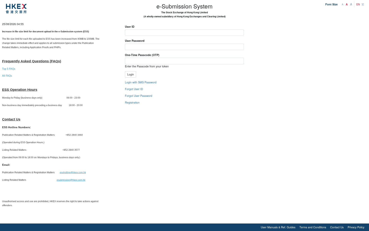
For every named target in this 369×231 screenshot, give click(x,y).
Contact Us (337, 227)
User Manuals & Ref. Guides (278, 227)
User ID (129, 26)
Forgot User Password (138, 96)
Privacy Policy (356, 227)
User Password (135, 41)
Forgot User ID (134, 89)
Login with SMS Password (140, 82)
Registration (132, 102)
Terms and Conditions (312, 227)
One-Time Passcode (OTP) (142, 55)
